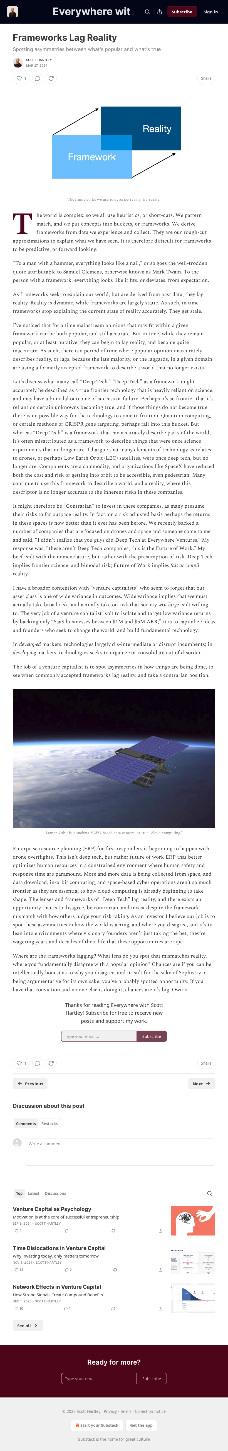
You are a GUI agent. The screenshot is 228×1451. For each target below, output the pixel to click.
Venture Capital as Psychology (52, 1209)
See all (24, 1325)
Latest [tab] (33, 1193)
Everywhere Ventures (172, 540)
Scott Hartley (39, 60)
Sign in (211, 11)
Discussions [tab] (55, 1193)
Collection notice (150, 1411)
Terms (126, 1411)
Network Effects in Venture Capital (57, 1287)
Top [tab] (19, 1193)
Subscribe (182, 11)
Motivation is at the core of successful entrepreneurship (66, 1217)
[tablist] (37, 1123)
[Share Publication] (159, 11)
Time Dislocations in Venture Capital (59, 1248)
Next (198, 1083)
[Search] (147, 11)
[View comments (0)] (37, 78)
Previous (34, 1083)
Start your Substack (99, 1425)
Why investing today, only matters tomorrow (56, 1256)
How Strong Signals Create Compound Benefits (58, 1294)
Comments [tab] (26, 1123)
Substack (86, 1439)
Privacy (110, 1411)
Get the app (141, 1425)
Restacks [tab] (49, 1123)
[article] (114, 1220)
